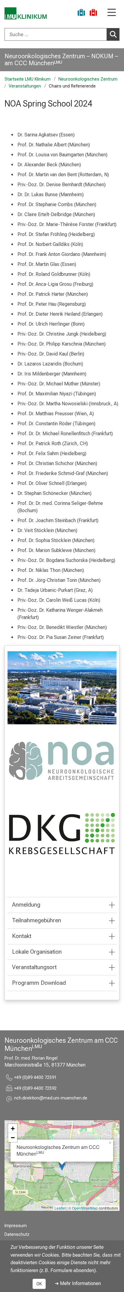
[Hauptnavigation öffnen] (111, 13)
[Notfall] (93, 13)
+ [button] (13, 1128)
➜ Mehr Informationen (78, 1283)
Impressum (16, 1225)
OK (39, 1283)
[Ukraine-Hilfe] (81, 13)
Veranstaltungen (25, 86)
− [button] (13, 1137)
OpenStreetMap (85, 1208)
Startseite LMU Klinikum (28, 79)
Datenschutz (17, 1234)
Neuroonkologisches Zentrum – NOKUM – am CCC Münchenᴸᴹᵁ (61, 60)
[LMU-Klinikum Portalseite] (26, 13)
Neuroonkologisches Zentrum (87, 79)
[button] (50, 1099)
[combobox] (62, 34)
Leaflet (60, 1208)
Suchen (113, 34)
